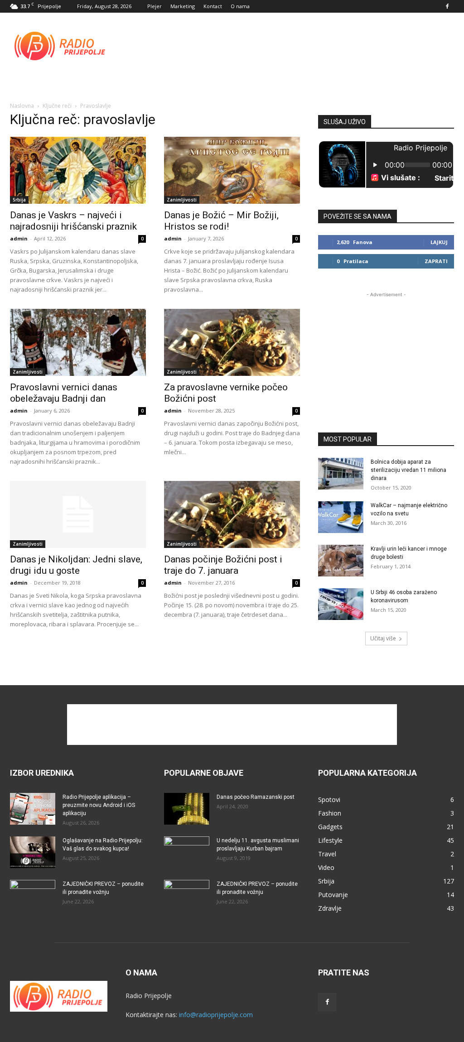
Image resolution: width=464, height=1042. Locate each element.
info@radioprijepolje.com (216, 1014)
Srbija (19, 200)
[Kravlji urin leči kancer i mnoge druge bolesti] (340, 560)
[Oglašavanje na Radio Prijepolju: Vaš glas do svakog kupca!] (32, 852)
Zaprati (436, 261)
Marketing (182, 6)
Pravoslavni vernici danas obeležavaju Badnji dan (63, 393)
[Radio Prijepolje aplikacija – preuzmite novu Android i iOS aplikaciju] (32, 809)
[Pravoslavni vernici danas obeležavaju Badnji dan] (78, 342)
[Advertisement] (289, 45)
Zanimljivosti (182, 200)
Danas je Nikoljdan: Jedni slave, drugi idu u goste (76, 565)
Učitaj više (383, 638)
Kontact (212, 6)
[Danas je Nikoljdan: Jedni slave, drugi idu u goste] (78, 514)
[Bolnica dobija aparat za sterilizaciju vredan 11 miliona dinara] (340, 474)
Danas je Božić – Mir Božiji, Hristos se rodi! (221, 221)
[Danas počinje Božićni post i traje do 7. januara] (232, 514)
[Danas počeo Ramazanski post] (186, 809)
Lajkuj (439, 242)
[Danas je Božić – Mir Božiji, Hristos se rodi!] (232, 170)
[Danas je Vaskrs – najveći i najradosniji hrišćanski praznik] (78, 170)
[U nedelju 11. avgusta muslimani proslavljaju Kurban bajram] (186, 852)
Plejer (154, 6)
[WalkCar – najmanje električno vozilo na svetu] (340, 517)
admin (19, 238)
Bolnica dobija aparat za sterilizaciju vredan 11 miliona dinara (408, 470)
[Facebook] (447, 6)
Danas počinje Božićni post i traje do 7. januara (223, 565)
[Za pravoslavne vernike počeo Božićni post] (232, 342)
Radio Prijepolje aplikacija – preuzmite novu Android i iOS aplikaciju (99, 805)
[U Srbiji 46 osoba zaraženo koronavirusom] (340, 604)
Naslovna (22, 106)
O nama (240, 6)
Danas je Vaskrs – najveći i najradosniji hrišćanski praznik (73, 221)
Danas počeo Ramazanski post (256, 797)
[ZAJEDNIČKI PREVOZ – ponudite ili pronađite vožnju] (32, 896)
